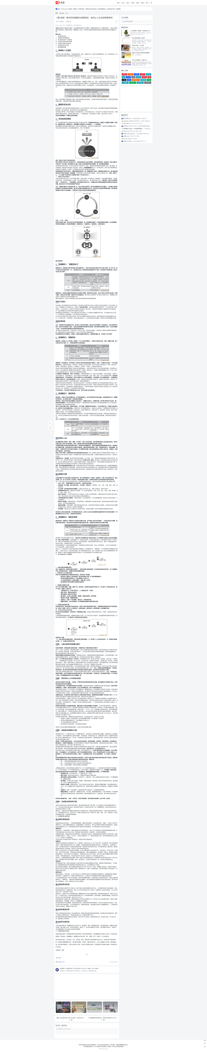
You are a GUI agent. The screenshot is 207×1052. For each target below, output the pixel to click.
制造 (137, 3)
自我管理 (125, 82)
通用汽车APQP (136, 80)
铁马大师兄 (78, 968)
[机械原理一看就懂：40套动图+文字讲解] (126, 33)
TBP (123, 77)
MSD (142, 74)
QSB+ (130, 74)
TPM (149, 80)
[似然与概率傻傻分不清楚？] (126, 40)
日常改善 (143, 80)
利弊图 (124, 74)
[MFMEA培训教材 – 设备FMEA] (126, 62)
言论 (123, 3)
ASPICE (132, 82)
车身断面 (136, 74)
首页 (57, 13)
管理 (132, 3)
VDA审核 (148, 82)
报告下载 (140, 82)
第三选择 (59, 958)
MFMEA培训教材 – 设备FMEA (139, 60)
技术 (128, 3)
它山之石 (62, 13)
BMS (129, 80)
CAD (133, 77)
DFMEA (128, 77)
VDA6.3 (144, 77)
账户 (147, 3)
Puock (106, 1048)
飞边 (124, 80)
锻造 (149, 77)
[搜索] (151, 2)
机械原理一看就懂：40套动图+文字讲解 (142, 30)
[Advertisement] (87, 986)
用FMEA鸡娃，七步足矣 (138, 45)
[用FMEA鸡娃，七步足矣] (126, 48)
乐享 (118, 3)
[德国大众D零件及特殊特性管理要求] (126, 55)
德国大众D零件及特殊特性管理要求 (141, 53)
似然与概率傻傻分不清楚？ (139, 38)
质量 (142, 3)
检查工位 (138, 77)
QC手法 (148, 74)
